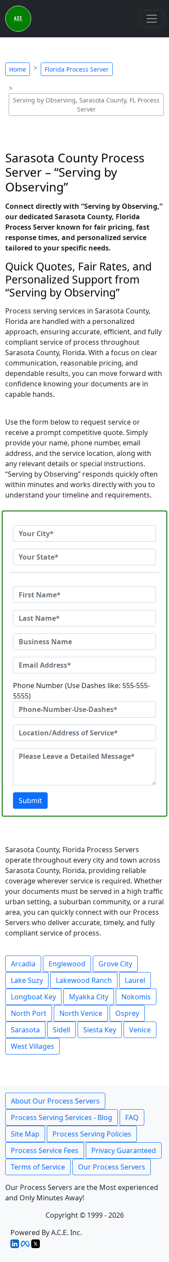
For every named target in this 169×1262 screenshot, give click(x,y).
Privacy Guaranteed (123, 1150)
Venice (140, 1030)
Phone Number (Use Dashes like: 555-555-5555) (81, 691)
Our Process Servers (111, 1167)
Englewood (67, 964)
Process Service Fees (44, 1150)
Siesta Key (99, 1030)
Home (17, 69)
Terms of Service (38, 1167)
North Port (28, 1013)
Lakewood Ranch (84, 980)
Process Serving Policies (91, 1134)
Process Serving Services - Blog (61, 1117)
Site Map (25, 1134)
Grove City (115, 964)
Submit (30, 800)
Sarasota (25, 1030)
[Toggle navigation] (152, 18)
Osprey (127, 1013)
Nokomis (136, 997)
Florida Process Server (77, 69)
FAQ (132, 1117)
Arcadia (23, 964)
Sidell (61, 1030)
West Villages (32, 1046)
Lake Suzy (27, 980)
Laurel (135, 980)
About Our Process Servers (55, 1101)
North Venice (80, 1013)
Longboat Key (33, 997)
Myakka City (88, 997)
